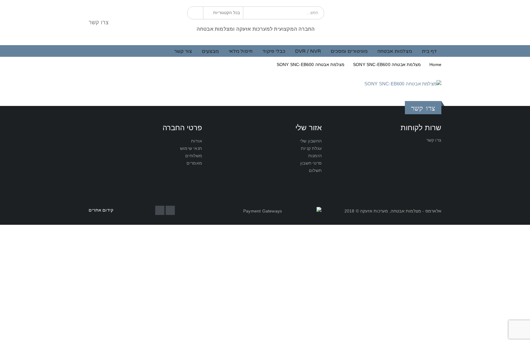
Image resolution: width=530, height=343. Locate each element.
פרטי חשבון (311, 163)
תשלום (315, 170)
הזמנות (315, 156)
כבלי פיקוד (273, 51)
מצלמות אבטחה (394, 51)
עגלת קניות (311, 148)
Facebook (170, 210)
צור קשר (183, 51)
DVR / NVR (308, 51)
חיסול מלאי (240, 51)
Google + (159, 210)
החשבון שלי (311, 141)
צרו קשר (99, 22)
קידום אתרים (101, 210)
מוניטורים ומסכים (349, 51)
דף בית (429, 51)
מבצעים (210, 51)
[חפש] (196, 12)
